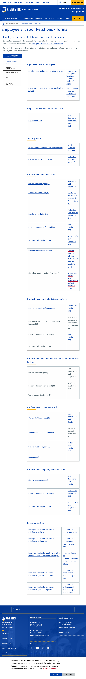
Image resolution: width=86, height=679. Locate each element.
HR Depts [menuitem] (48, 18)
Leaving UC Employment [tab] (9, 83)
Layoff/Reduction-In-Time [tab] (11, 62)
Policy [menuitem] (59, 18)
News (37, 2)
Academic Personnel (66, 618)
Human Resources (30, 9)
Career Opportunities (9, 648)
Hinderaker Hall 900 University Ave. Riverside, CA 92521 (36, 624)
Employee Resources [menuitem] (11, 18)
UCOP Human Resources (67, 627)
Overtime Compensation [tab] (10, 68)
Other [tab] (7, 78)
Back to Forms (12, 56)
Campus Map (18, 2)
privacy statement (50, 669)
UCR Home (46, 2)
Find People (29, 2)
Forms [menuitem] (68, 18)
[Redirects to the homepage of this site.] (3, 24)
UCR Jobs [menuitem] (78, 18)
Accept (56, 675)
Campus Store (6, 643)
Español (4, 653)
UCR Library (5, 633)
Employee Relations (12, 24)
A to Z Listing (7, 2)
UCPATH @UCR (64, 632)
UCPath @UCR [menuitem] (77, 2)
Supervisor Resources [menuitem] (33, 18)
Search (64, 2)
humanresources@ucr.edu (42, 635)
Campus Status (7, 638)
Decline (69, 675)
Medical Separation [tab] (12, 72)
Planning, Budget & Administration (65, 623)
